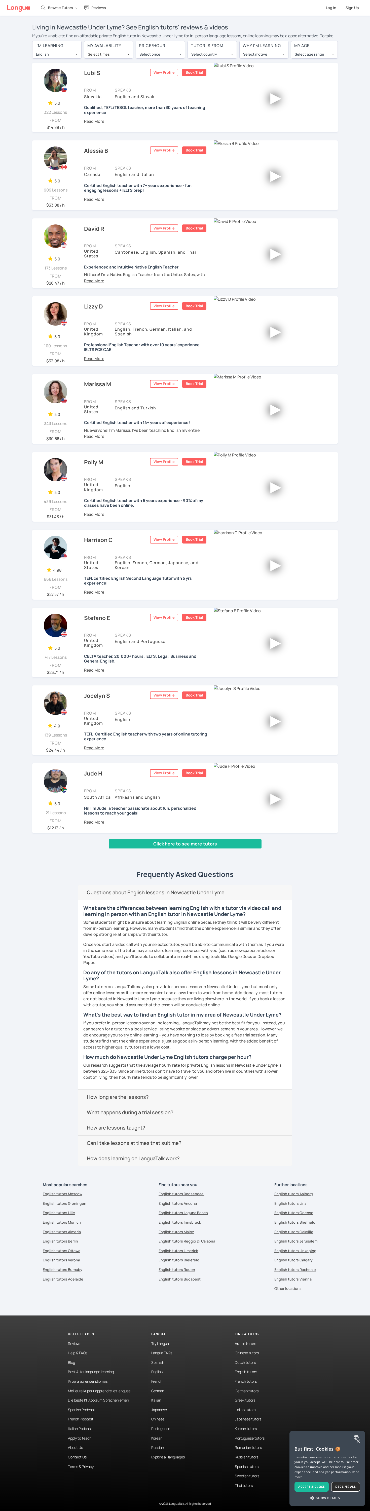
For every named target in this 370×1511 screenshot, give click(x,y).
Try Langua (160, 1343)
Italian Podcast (80, 1428)
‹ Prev (41, 853)
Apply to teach (79, 1438)
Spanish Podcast (81, 1409)
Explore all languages (168, 1457)
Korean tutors (246, 1428)
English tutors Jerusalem (295, 1241)
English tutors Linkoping (295, 1250)
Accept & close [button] (311, 1487)
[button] (94, 121)
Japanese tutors (248, 1419)
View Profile (164, 72)
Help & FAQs (77, 1352)
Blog (71, 1362)
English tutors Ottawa (61, 1250)
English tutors (246, 1371)
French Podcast (80, 1419)
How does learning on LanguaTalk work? (133, 1158)
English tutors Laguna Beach (183, 1212)
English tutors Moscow (62, 1193)
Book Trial (194, 72)
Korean (156, 1438)
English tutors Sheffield (294, 1222)
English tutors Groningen (64, 1203)
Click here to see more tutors (185, 844)
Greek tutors (245, 1400)
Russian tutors (246, 1457)
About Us (75, 1447)
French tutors (246, 1381)
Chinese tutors (247, 1352)
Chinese (157, 1419)
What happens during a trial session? (130, 1112)
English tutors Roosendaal (181, 1193)
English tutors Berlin (60, 1241)
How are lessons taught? (116, 1127)
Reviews (74, 1343)
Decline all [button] (345, 1487)
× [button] (358, 1441)
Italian (156, 1400)
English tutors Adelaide (63, 1279)
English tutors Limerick (178, 1250)
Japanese (159, 1409)
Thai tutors (244, 1485)
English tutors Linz (290, 1203)
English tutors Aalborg (293, 1193)
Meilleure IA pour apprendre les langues (99, 1390)
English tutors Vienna (293, 1279)
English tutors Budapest (180, 1279)
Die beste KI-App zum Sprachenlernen (98, 1400)
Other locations (288, 1288)
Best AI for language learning (91, 1371)
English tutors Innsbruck (180, 1222)
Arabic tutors (245, 1343)
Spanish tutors (246, 1466)
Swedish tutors (247, 1476)
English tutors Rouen (177, 1269)
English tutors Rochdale (295, 1269)
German (157, 1390)
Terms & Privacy (81, 1466)
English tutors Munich (62, 1222)
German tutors (246, 1390)
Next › (102, 853)
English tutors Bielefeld (179, 1260)
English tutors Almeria (62, 1231)
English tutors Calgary (293, 1260)
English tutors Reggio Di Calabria (187, 1241)
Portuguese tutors (250, 1438)
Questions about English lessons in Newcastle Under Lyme (156, 892)
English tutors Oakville (293, 1231)
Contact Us (77, 1457)
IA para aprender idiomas (87, 1381)
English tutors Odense (293, 1212)
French (156, 1381)
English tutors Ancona (178, 1203)
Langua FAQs (161, 1352)
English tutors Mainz (176, 1231)
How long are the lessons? (118, 1097)
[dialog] (327, 1468)
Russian (157, 1447)
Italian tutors (245, 1409)
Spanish (157, 1362)
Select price (149, 54)
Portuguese (160, 1428)
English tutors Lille (59, 1212)
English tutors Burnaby (62, 1269)
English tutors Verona (61, 1260)
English (157, 1371)
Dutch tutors (245, 1362)
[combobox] (56, 54)
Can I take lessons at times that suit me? (134, 1143)
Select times (99, 54)
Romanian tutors (248, 1447)
